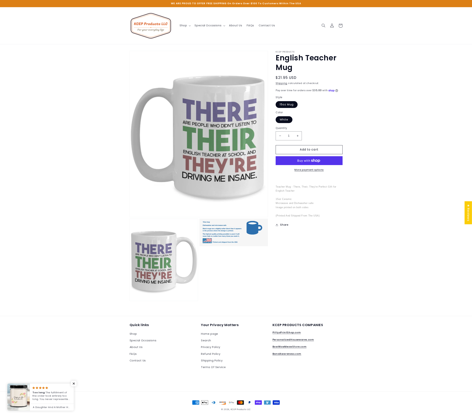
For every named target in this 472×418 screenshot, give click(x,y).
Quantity (281, 128)
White (284, 119)
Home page (209, 334)
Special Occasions (143, 340)
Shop (133, 334)
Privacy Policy (210, 347)
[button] (184, 26)
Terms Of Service (213, 367)
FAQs (133, 354)
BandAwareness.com (287, 354)
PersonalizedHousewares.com (293, 339)
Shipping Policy (212, 360)
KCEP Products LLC (241, 409)
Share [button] (284, 225)
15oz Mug (286, 104)
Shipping (281, 83)
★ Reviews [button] (468, 212)
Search (206, 340)
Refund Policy (210, 354)
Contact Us (138, 360)
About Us (136, 347)
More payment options (309, 169)
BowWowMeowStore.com (289, 346)
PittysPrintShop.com (287, 332)
